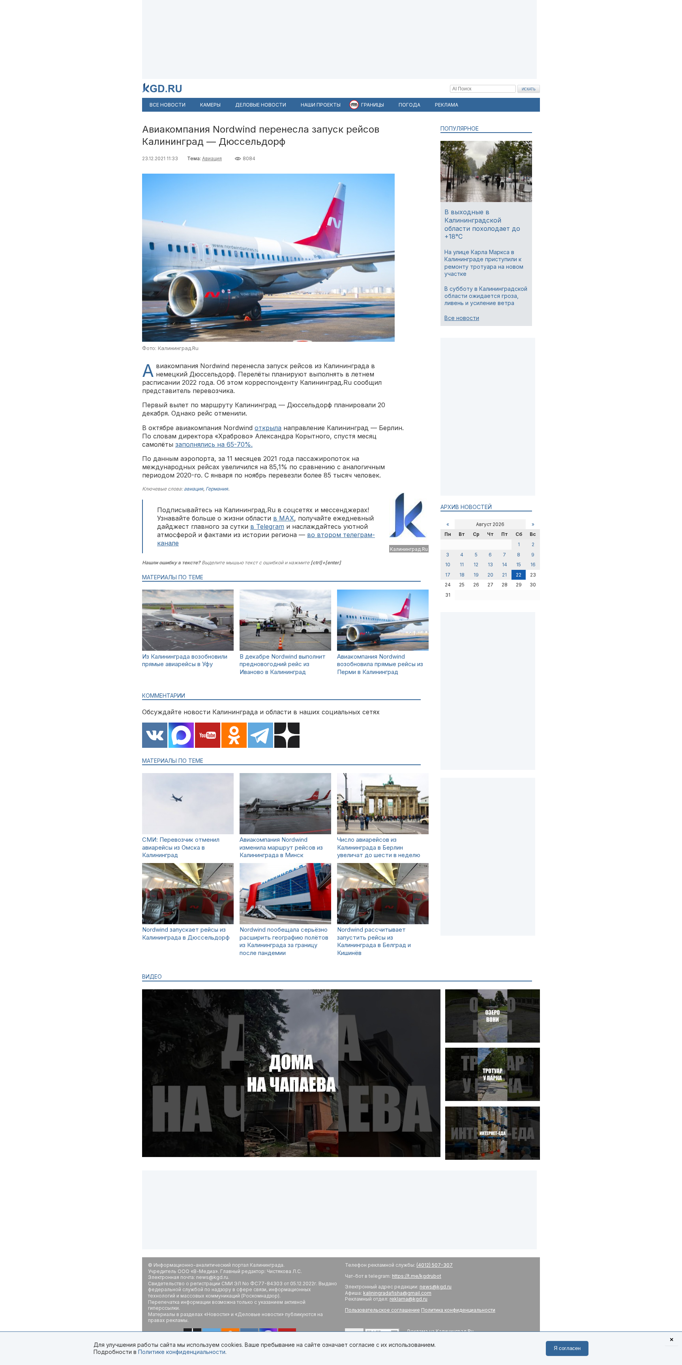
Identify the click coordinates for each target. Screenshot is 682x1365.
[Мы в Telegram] (260, 736)
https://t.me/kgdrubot (416, 1276)
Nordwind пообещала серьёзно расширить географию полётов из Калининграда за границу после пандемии (284, 941)
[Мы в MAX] (181, 736)
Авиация (212, 158)
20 (490, 575)
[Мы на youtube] (207, 736)
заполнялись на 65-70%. (214, 444)
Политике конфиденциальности (181, 1351)
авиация (193, 489)
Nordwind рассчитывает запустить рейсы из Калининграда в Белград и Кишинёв (374, 941)
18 (462, 575)
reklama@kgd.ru (408, 1299)
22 (518, 575)
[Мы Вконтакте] (154, 736)
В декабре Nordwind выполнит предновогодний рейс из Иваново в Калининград (283, 664)
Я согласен (567, 1348)
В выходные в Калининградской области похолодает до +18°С (482, 224)
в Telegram (267, 526)
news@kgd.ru (436, 1287)
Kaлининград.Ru (409, 549)
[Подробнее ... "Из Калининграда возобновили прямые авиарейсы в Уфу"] (188, 648)
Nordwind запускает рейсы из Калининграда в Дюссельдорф (186, 933)
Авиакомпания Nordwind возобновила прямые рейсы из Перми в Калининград (380, 664)
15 (518, 564)
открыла (268, 428)
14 (504, 564)
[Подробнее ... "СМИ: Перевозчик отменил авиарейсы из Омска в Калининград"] (188, 832)
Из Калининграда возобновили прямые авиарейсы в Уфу (184, 660)
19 (476, 575)
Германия (217, 489)
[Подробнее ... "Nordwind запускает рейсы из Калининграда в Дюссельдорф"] (188, 922)
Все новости (461, 318)
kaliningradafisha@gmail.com (397, 1293)
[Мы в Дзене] (287, 736)
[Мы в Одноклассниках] (234, 736)
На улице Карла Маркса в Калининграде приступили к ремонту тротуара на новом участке (483, 263)
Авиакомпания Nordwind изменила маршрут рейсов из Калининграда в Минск (281, 847)
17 (447, 575)
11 (462, 564)
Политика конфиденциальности (458, 1310)
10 (447, 564)
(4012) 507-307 (434, 1265)
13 (490, 564)
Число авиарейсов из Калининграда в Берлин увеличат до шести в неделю (378, 847)
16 (533, 564)
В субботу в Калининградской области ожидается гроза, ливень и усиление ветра (485, 295)
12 (476, 564)
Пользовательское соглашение (382, 1310)
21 (504, 575)
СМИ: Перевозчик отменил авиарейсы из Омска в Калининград (180, 847)
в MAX (283, 518)
